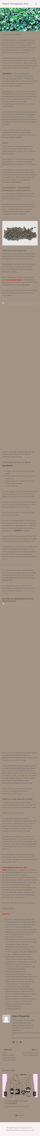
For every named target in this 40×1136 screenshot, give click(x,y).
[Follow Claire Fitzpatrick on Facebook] (13, 1042)
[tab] (16, 1115)
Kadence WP (29, 1130)
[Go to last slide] (5, 1094)
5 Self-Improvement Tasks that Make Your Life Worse (9, 1055)
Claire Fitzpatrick (20, 1016)
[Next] (34, 1094)
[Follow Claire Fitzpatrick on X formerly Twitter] (17, 1042)
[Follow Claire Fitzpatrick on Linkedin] (20, 1042)
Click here (28, 794)
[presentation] (20, 1085)
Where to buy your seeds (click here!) (17, 565)
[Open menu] (36, 3)
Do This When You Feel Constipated (30, 1052)
